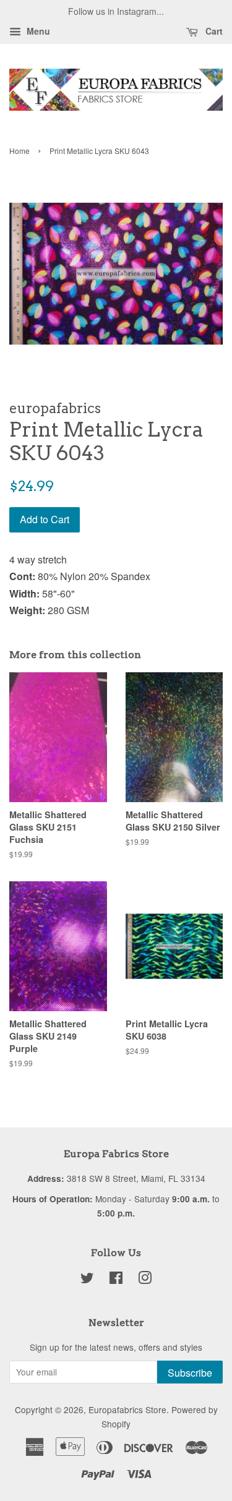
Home (19, 150)
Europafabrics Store (127, 1409)
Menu (37, 31)
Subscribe (190, 1373)
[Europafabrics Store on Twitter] (87, 1279)
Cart (213, 31)
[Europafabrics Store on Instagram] (145, 1279)
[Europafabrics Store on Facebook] (116, 1279)
